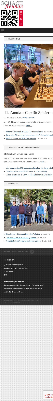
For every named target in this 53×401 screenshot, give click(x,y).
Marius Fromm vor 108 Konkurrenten (21, 139)
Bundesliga (13, 184)
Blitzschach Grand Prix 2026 (19, 153)
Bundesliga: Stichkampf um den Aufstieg (23, 234)
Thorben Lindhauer (27, 117)
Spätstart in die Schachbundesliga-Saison (23, 241)
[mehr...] (29, 126)
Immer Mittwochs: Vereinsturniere (23, 147)
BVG (5, 275)
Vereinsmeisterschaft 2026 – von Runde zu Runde (26, 171)
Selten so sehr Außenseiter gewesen (21, 237)
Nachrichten (14, 39)
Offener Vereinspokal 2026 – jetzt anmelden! (24, 132)
